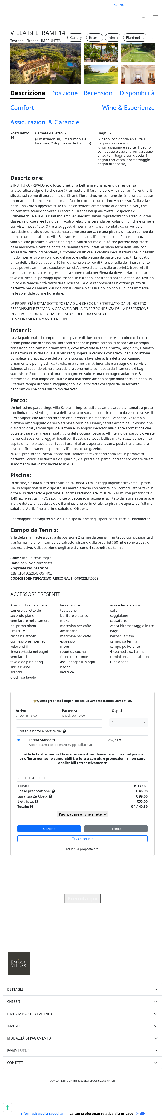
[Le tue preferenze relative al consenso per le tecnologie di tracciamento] (7, 1107)
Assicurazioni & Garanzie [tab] (44, 122)
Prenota (116, 829)
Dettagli (15, 989)
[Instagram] (78, 1094)
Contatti (15, 1062)
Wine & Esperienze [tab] (128, 107)
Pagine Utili (18, 1050)
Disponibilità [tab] (137, 93)
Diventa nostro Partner (29, 1013)
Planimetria (135, 37)
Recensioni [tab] (99, 93)
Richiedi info (84, 839)
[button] (155, 17)
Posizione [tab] (64, 93)
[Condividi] (151, 37)
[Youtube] (87, 1094)
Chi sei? (13, 1001)
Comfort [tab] (22, 107)
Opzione (49, 829)
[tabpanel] (82, 407)
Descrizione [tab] (27, 93)
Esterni (94, 37)
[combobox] (128, 722)
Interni (113, 37)
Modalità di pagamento (29, 1038)
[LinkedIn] (97, 1094)
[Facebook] (68, 1094)
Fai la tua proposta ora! (82, 849)
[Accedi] (143, 17)
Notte (24, 786)
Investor (15, 1026)
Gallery (76, 37)
